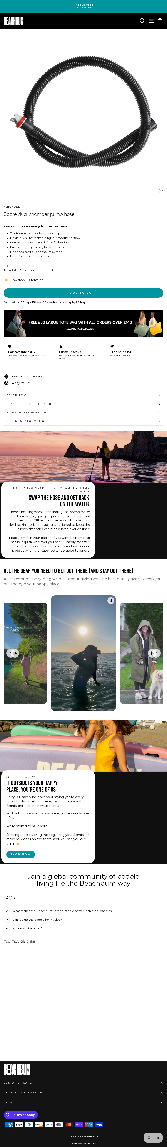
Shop (16, 206)
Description (18, 395)
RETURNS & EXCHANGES (24, 1092)
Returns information (27, 421)
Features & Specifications (31, 404)
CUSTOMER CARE (18, 1083)
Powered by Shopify (83, 1143)
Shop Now (20, 854)
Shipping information (27, 412)
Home (7, 206)
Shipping (25, 270)
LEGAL (9, 1102)
